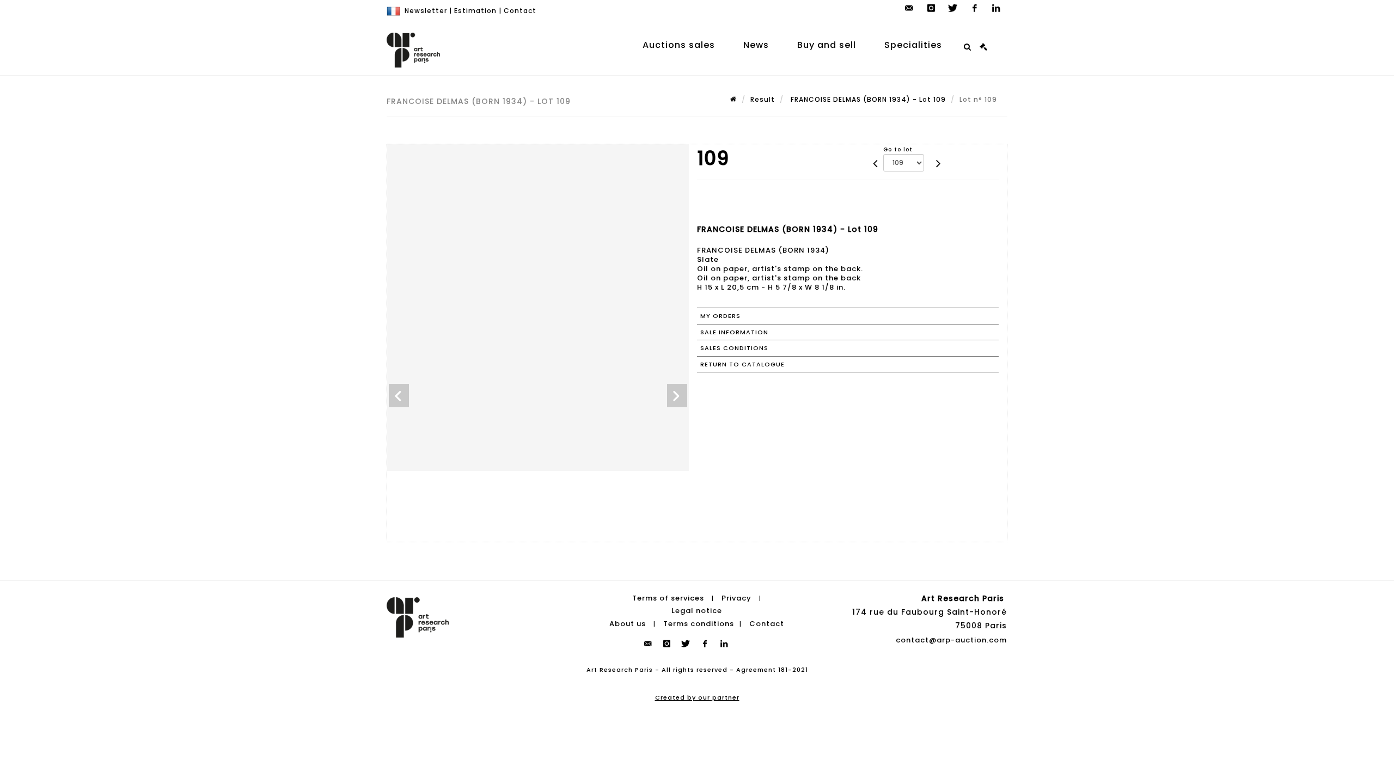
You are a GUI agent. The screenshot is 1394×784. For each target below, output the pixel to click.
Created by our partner (697, 697)
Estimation (475, 10)
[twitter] (953, 8)
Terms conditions (698, 623)
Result (762, 99)
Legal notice (696, 610)
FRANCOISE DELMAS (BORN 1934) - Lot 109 (867, 99)
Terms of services (668, 598)
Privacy (736, 598)
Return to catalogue (742, 364)
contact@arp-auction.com (951, 640)
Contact (520, 10)
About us (627, 623)
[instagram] (931, 8)
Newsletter (426, 10)
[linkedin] (996, 8)
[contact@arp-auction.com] (909, 8)
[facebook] (975, 8)
